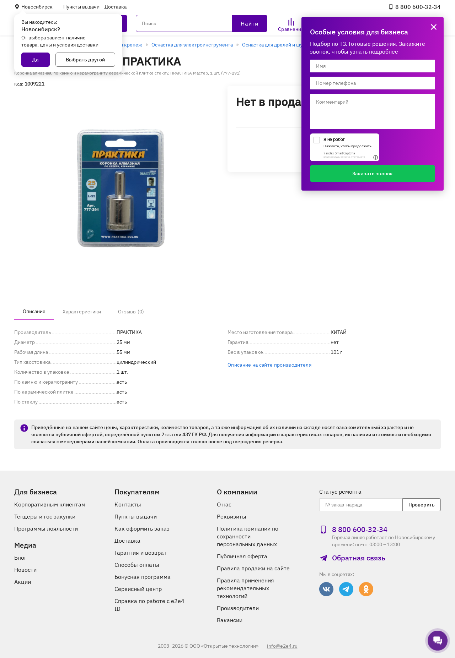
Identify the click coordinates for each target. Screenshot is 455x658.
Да (35, 59)
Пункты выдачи (81, 7)
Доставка (116, 7)
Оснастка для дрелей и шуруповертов (286, 45)
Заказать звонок (372, 173)
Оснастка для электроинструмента (192, 45)
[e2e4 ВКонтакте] (326, 589)
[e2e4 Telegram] (346, 589)
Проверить (421, 504)
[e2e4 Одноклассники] (366, 589)
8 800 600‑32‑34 (418, 6)
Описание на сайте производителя (269, 365)
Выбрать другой (85, 59)
